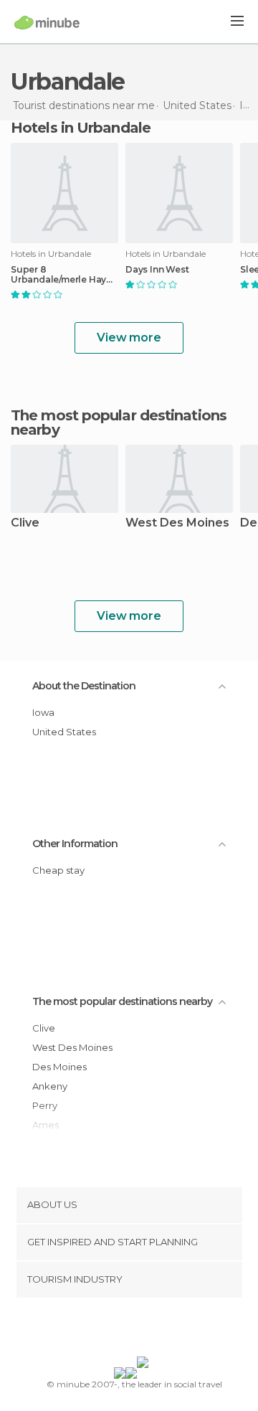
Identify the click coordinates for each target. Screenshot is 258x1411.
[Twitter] (125, 1330)
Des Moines (59, 1066)
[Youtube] (162, 1330)
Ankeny (49, 1086)
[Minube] (47, 22)
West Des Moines (177, 523)
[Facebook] (107, 1330)
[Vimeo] (144, 1330)
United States (64, 731)
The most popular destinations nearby (118, 422)
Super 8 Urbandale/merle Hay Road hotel (58, 275)
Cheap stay (58, 870)
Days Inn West (156, 270)
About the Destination (83, 685)
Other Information (75, 843)
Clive (25, 523)
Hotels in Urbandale (80, 127)
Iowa (43, 712)
